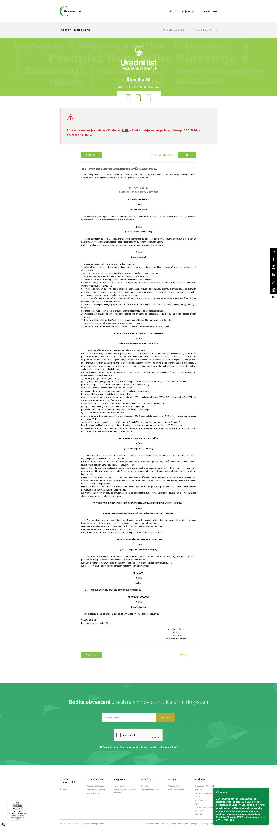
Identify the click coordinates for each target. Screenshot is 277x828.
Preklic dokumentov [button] (203, 30)
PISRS (87, 135)
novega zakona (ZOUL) (242, 799)
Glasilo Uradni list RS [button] (173, 30)
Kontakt (198, 789)
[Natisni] (187, 155)
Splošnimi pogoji (128, 747)
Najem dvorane (93, 793)
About (209, 786)
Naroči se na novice (176, 789)
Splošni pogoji (201, 804)
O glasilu (63, 789)
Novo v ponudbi (120, 786)
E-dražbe (198, 814)
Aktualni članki (174, 786)
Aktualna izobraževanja (96, 786)
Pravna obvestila (152, 823)
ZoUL (125, 130)
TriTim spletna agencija (186, 823)
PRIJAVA (165, 717)
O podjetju (199, 786)
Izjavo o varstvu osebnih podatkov (158, 747)
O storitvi (145, 786)
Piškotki (164, 823)
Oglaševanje (200, 800)
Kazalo (92, 154)
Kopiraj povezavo (162, 154)
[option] (138, 79)
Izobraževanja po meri (96, 789)
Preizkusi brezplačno (150, 789)
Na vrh (184, 654)
